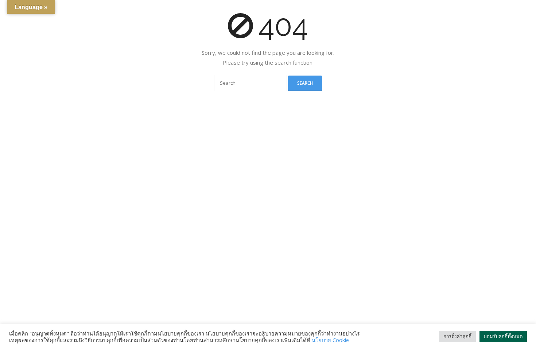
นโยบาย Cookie (330, 340)
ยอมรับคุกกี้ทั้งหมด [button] (503, 336)
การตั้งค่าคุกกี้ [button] (457, 336)
